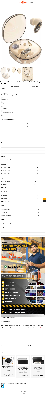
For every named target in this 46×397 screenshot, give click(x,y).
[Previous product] (0, 11)
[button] (12, 359)
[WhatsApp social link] (6, 91)
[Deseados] (12, 357)
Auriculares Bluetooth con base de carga (35, 9)
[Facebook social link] (1, 91)
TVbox (11, 374)
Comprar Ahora (35, 86)
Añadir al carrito (15, 86)
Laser (25, 373)
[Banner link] (23, 277)
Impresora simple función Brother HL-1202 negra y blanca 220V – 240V (23, 368)
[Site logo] (23, 2)
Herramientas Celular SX (7, 373)
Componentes (12, 9)
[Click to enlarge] (2, 64)
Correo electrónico (27, 345)
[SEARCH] (45, 5)
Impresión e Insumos (23, 372)
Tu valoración (4, 332)
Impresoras (22, 373)
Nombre (3, 345)
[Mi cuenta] (45, 2)
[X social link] (2, 91)
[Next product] (2, 11)
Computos (8, 371)
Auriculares (23, 9)
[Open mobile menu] (1, 2)
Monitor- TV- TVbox (6, 374)
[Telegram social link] (7, 91)
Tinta (40, 373)
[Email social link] (3, 91)
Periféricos (18, 9)
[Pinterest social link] (4, 91)
